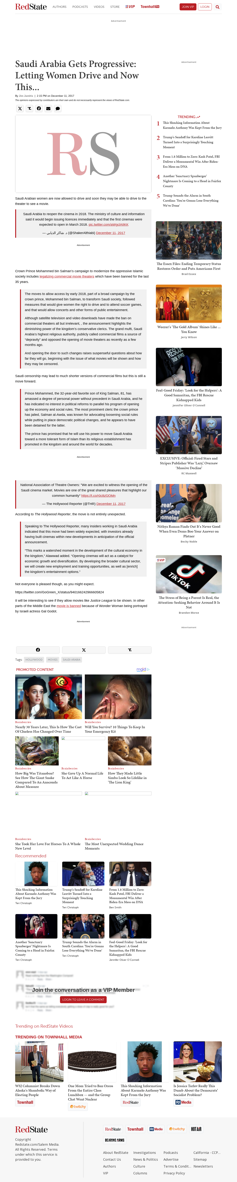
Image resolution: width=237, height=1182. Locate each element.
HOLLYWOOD (34, 659)
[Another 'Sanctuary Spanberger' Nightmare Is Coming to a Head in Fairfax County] (36, 926)
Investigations (144, 1152)
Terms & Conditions (177, 1166)
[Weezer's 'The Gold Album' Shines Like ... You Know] (189, 303)
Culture (139, 1166)
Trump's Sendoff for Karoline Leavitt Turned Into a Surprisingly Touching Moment (82, 895)
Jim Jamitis (26, 95)
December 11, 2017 (110, 233)
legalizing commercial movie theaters (67, 276)
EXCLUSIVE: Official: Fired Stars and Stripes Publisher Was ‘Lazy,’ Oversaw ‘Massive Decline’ (189, 463)
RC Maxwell (188, 473)
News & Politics (145, 1159)
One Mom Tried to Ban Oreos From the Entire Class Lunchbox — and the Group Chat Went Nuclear (90, 1092)
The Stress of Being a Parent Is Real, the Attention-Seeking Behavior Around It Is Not (189, 602)
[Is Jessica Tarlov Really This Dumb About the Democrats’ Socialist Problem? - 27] (197, 1061)
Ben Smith (115, 907)
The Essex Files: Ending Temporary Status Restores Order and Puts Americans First (189, 266)
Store (115, 7)
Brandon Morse (189, 612)
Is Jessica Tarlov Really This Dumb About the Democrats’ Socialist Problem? (195, 1090)
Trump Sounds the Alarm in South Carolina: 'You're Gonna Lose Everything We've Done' (83, 946)
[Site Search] (217, 6)
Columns (140, 1173)
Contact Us (112, 1159)
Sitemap (200, 1159)
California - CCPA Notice (207, 1152)
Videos (99, 7)
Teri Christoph (23, 903)
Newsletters (203, 1166)
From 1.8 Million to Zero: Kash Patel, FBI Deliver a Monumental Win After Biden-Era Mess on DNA (126, 895)
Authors (59, 7)
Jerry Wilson (189, 337)
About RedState (115, 1152)
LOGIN (204, 7)
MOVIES (53, 659)
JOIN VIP (188, 7)
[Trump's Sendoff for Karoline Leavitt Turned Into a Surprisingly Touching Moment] (83, 874)
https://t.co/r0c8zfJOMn (98, 496)
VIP (105, 1173)
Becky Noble (189, 541)
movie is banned (69, 606)
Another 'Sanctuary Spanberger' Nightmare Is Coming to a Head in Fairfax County (34, 948)
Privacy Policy (174, 1173)
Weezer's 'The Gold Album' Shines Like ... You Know (189, 329)
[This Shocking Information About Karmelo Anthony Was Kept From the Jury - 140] (145, 1061)
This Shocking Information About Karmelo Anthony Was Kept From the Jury (35, 893)
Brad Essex (189, 274)
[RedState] (31, 7)
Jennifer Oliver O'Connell (124, 960)
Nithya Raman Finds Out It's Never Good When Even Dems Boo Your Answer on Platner (188, 531)
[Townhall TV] (150, 7)
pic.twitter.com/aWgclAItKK (108, 224)
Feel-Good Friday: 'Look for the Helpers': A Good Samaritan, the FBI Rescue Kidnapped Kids (128, 948)
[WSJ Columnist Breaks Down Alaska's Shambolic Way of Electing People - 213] (39, 1061)
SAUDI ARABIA (71, 659)
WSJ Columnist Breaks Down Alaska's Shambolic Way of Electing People (37, 1090)
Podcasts (80, 7)
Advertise (170, 1159)
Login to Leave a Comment (83, 999)
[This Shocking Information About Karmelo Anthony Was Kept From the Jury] (36, 874)
